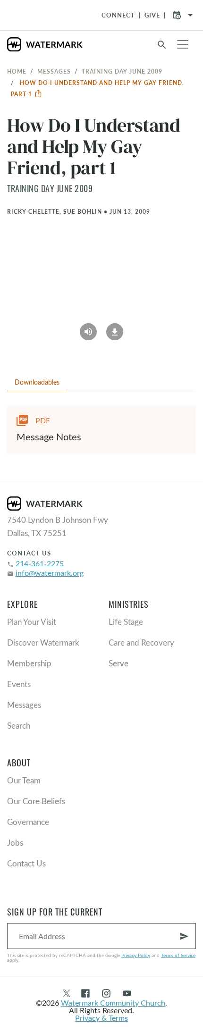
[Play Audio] (88, 328)
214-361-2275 (40, 563)
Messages (54, 71)
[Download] (115, 328)
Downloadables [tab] (37, 382)
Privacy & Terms (101, 1018)
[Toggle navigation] (182, 44)
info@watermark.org (50, 573)
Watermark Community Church (113, 1003)
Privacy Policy (135, 955)
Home (16, 71)
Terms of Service (178, 955)
